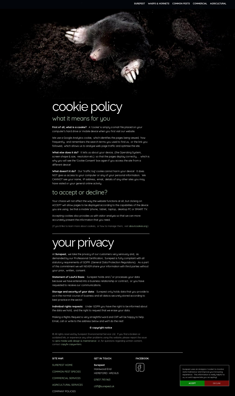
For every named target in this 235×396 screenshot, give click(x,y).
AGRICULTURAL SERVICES (67, 384)
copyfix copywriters (71, 344)
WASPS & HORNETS (158, 3)
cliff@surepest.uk (104, 386)
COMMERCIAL (200, 3)
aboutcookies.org (138, 226)
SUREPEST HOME (62, 365)
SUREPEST (139, 3)
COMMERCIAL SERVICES (66, 378)
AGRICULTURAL (218, 3)
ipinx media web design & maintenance (75, 340)
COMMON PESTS (181, 3)
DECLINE (217, 383)
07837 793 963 (102, 379)
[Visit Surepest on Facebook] (140, 370)
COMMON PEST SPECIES (66, 371)
